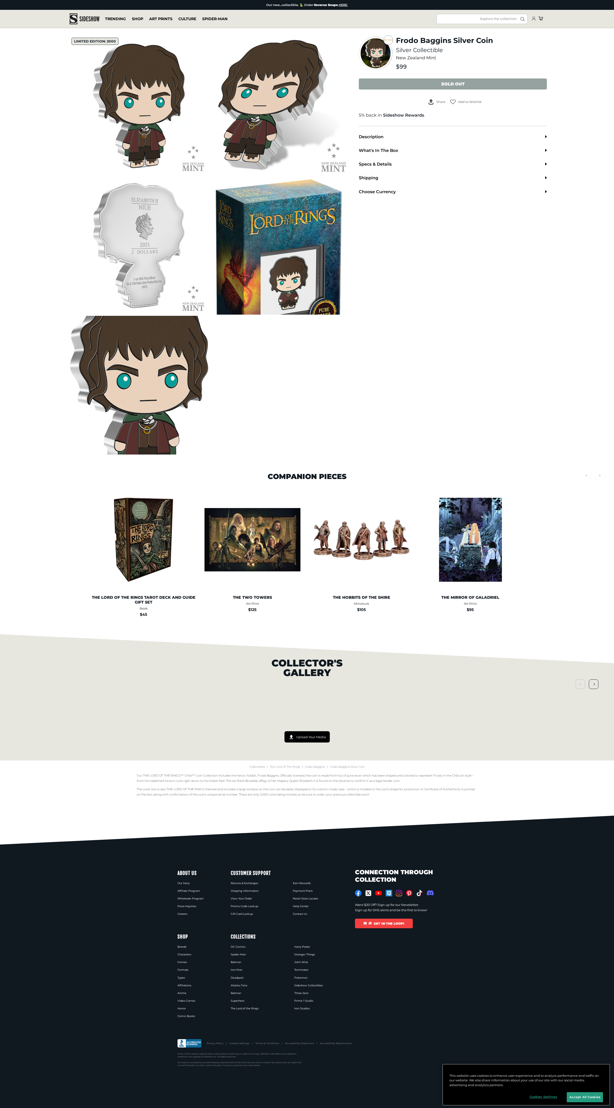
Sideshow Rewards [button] (403, 115)
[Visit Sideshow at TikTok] (419, 893)
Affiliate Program (188, 890)
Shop (137, 19)
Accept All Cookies (584, 1097)
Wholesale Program (190, 898)
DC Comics (238, 946)
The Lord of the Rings (285, 766)
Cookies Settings (239, 1043)
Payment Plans (303, 890)
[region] (526, 1085)
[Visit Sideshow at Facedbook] (358, 893)
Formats (182, 969)
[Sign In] (533, 19)
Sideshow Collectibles (308, 985)
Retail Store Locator (305, 898)
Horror (181, 1008)
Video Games (186, 1000)
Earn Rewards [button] (302, 883)
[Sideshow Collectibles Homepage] (85, 19)
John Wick (301, 962)
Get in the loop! (389, 923)
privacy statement (235, 1065)
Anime (181, 993)
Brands (181, 946)
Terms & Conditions (267, 1043)
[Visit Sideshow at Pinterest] (409, 893)
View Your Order (241, 898)
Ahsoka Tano (239, 985)
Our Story (183, 883)
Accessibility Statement (299, 1043)
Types (181, 977)
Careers (182, 914)
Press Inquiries (186, 906)
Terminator (301, 969)
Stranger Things (304, 954)
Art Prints (160, 19)
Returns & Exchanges (244, 883)
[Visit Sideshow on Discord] (429, 893)
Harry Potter (302, 946)
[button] (466, 102)
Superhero (237, 1000)
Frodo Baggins (315, 766)
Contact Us (300, 914)
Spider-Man (215, 19)
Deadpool (237, 977)
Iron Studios (302, 1008)
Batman (236, 962)
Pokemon (300, 977)
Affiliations (184, 985)
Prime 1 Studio (303, 1000)
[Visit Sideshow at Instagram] (399, 893)
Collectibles (257, 766)
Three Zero (301, 993)
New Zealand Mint (416, 57)
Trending (115, 19)
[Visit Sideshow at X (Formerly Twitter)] (368, 893)
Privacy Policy (215, 1043)
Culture (187, 19)
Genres (182, 962)
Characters (184, 954)
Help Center (301, 906)
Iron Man (236, 969)
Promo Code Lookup (244, 906)
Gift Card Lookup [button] (242, 914)
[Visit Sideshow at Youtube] (378, 893)
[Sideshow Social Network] (389, 893)
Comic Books (186, 1016)
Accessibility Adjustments (336, 1043)
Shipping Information (245, 890)
